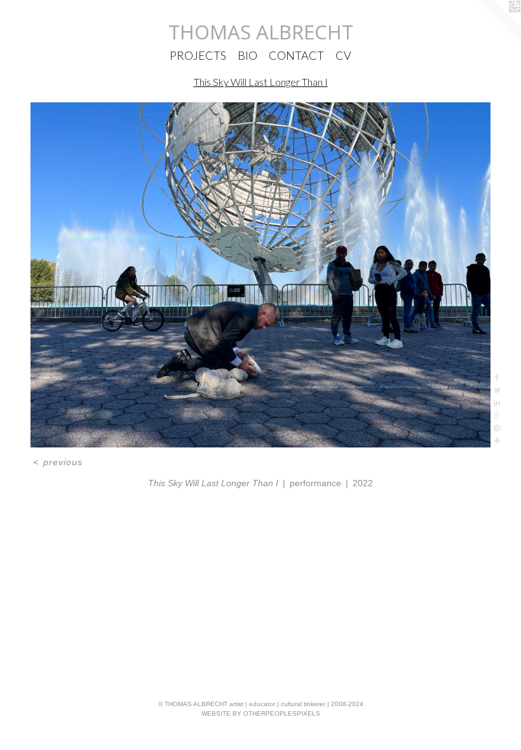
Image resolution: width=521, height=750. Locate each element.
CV (343, 55)
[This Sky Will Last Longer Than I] (260, 274)
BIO (247, 55)
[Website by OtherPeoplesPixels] (495, 25)
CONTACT (296, 55)
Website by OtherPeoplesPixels (260, 713)
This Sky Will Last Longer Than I (261, 82)
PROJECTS (198, 55)
